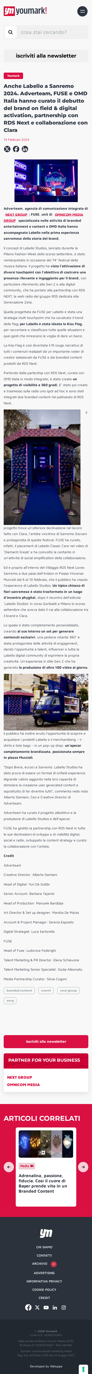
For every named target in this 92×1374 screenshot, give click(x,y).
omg (10, 1000)
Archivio (39, 1263)
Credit (44, 1298)
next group (68, 990)
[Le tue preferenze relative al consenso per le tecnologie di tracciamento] (83, 1369)
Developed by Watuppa (46, 1366)
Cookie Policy (44, 1290)
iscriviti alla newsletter (46, 56)
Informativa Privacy (44, 1281)
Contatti (44, 1255)
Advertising (44, 1273)
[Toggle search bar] (11, 32)
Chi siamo (44, 1247)
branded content (19, 990)
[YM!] (25, 11)
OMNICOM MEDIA (23, 1084)
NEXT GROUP (19, 1077)
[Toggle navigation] (82, 11)
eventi (46, 990)
